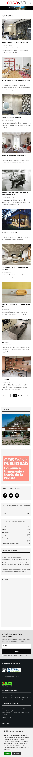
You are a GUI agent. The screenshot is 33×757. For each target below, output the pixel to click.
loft (16, 564)
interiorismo (9, 564)
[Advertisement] (16, 605)
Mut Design (4, 566)
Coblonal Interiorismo (12, 561)
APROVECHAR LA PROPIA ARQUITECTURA (16, 80)
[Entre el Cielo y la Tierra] (16, 104)
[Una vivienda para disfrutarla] (16, 142)
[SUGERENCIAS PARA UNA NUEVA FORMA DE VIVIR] (16, 254)
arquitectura (25, 555)
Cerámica (22, 559)
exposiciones (15, 562)
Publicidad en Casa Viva (9, 718)
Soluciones (5, 540)
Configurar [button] (16, 753)
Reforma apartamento (20, 567)
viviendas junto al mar (21, 571)
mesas (27, 564)
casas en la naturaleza (7, 559)
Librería (14, 564)
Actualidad (5, 526)
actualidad (4, 555)
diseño (3, 562)
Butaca (13, 557)
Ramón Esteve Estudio (7, 567)
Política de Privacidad (21, 655)
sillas (3, 569)
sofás (7, 569)
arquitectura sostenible (7, 557)
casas (20, 557)
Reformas (27, 567)
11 (27, 395)
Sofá (5, 569)
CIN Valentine (5, 561)
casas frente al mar (16, 559)
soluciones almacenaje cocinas (15, 569)
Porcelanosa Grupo (19, 566)
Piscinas (12, 566)
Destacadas (5, 532)
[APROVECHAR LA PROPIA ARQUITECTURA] (16, 67)
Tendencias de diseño (6, 571)
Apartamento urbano (17, 555)
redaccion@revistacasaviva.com (23, 697)
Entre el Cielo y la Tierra (11, 118)
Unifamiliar (13, 571)
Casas (16, 424)
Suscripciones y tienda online (10, 543)
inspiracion (4, 564)
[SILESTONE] (16, 366)
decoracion (26, 561)
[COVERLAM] (16, 329)
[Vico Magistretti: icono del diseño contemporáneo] (16, 180)
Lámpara (19, 564)
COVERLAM (5, 342)
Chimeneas (26, 559)
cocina (19, 561)
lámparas (24, 564)
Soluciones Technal (26, 569)
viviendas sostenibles (6, 573)
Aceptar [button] (7, 753)
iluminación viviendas (23, 562)
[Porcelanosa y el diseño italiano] (16, 29)
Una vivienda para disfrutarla (14, 155)
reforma (13, 567)
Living (4, 535)
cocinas (22, 561)
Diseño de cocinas (9, 562)
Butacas (17, 557)
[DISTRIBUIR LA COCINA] (16, 219)
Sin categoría (6, 538)
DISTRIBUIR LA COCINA (9, 232)
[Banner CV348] (16, 8)
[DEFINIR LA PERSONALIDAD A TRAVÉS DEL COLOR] (16, 292)
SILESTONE (5, 380)
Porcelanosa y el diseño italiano (15, 43)
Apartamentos (10, 555)
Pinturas (9, 566)
